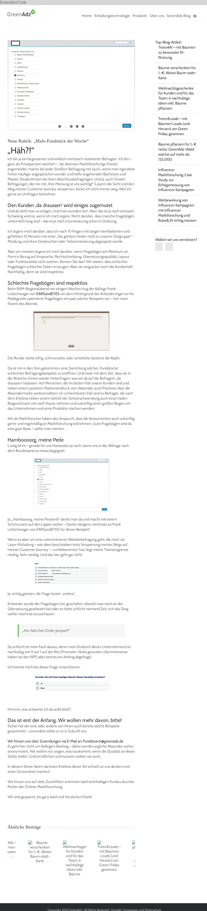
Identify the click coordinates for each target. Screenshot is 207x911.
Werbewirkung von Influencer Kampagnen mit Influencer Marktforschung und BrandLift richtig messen (177, 210)
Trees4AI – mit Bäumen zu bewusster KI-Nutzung (176, 52)
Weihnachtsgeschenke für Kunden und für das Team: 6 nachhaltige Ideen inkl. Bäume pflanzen (176, 98)
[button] (11, 860)
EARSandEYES (48, 294)
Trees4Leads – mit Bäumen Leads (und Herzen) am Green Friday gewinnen (174, 126)
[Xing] (169, 246)
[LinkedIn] (159, 246)
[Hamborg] (71, 85)
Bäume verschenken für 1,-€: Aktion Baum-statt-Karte (177, 73)
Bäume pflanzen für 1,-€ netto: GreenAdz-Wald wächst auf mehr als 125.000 (177, 152)
